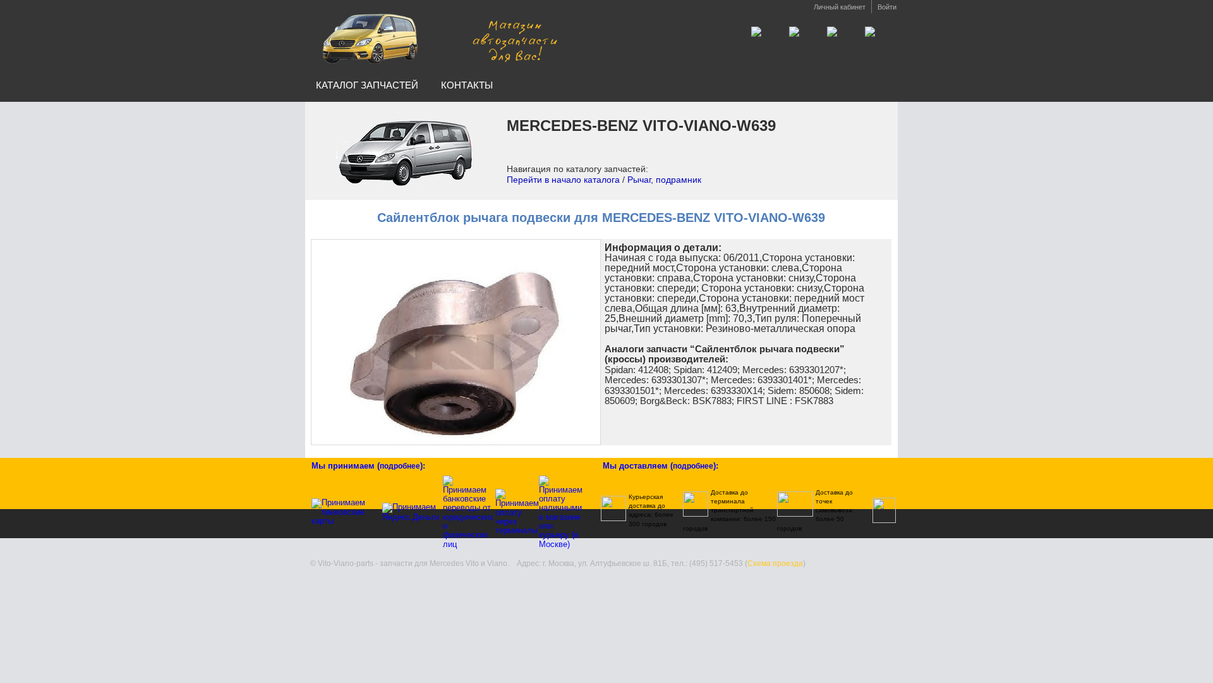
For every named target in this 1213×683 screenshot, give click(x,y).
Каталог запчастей (367, 85)
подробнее (400, 466)
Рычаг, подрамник (664, 180)
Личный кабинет (840, 7)
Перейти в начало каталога (563, 180)
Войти (887, 7)
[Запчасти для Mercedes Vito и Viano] (438, 37)
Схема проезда (775, 563)
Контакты (467, 85)
